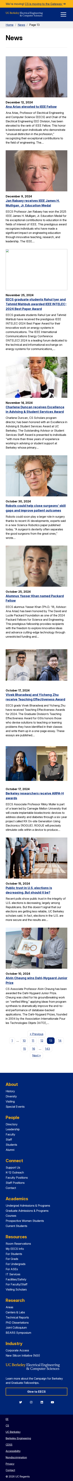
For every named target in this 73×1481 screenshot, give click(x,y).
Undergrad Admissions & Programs (28, 1205)
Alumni (10, 1150)
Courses (11, 1215)
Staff (9, 1139)
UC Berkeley (13, 1431)
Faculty (10, 1134)
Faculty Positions (17, 1177)
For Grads (12, 1259)
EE (7, 1419)
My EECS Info (15, 1249)
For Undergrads (16, 1264)
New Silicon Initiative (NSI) (23, 1355)
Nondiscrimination (16, 1457)
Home (9, 25)
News (21, 25)
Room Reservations (18, 1243)
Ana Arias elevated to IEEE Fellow (31, 107)
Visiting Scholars (16, 1289)
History (10, 1091)
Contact (11, 1188)
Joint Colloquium (16, 1327)
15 (24, 1048)
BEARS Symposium (18, 1332)
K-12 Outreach (15, 1172)
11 (33, 1040)
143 (47, 1048)
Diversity (11, 1096)
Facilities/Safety (16, 1279)
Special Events (15, 1106)
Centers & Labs (15, 1312)
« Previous (38, 1034)
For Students (14, 1254)
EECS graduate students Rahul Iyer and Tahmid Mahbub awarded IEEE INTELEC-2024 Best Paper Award (36, 304)
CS (7, 1425)
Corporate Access (17, 1350)
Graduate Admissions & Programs (27, 1210)
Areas (9, 1307)
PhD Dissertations (17, 1322)
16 (33, 1048)
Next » (37, 1055)
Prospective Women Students (25, 1221)
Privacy (10, 1463)
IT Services (13, 1274)
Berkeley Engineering (18, 1438)
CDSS (9, 1444)
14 (59, 1040)
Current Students (16, 1226)
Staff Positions (15, 1182)
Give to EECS (36, 1391)
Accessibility (13, 1450)
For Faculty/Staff (16, 1284)
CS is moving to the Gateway (44, 4)
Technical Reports (17, 1317)
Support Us (13, 1167)
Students (11, 1144)
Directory (12, 1124)
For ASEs (12, 1269)
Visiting (10, 1101)
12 (41, 1040)
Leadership (13, 1129)
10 (24, 1040)
